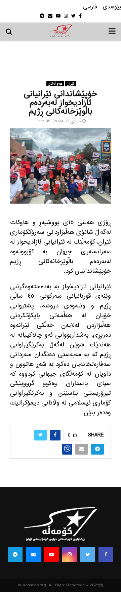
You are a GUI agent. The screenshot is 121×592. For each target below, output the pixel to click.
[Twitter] (87, 554)
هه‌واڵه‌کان (55, 83)
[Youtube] (51, 554)
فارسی (90, 7)
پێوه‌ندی (112, 7)
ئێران (70, 83)
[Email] (33, 554)
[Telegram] (15, 554)
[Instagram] (69, 554)
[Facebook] (105, 554)
